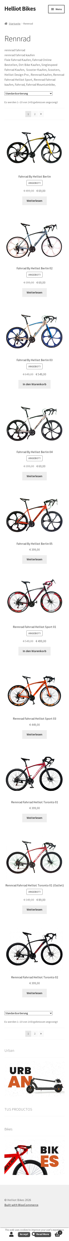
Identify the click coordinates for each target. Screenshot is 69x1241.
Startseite (15, 23)
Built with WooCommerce (21, 1205)
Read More (42, 1234)
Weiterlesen (34, 201)
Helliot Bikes (20, 8)
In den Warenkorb (34, 384)
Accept (24, 1234)
